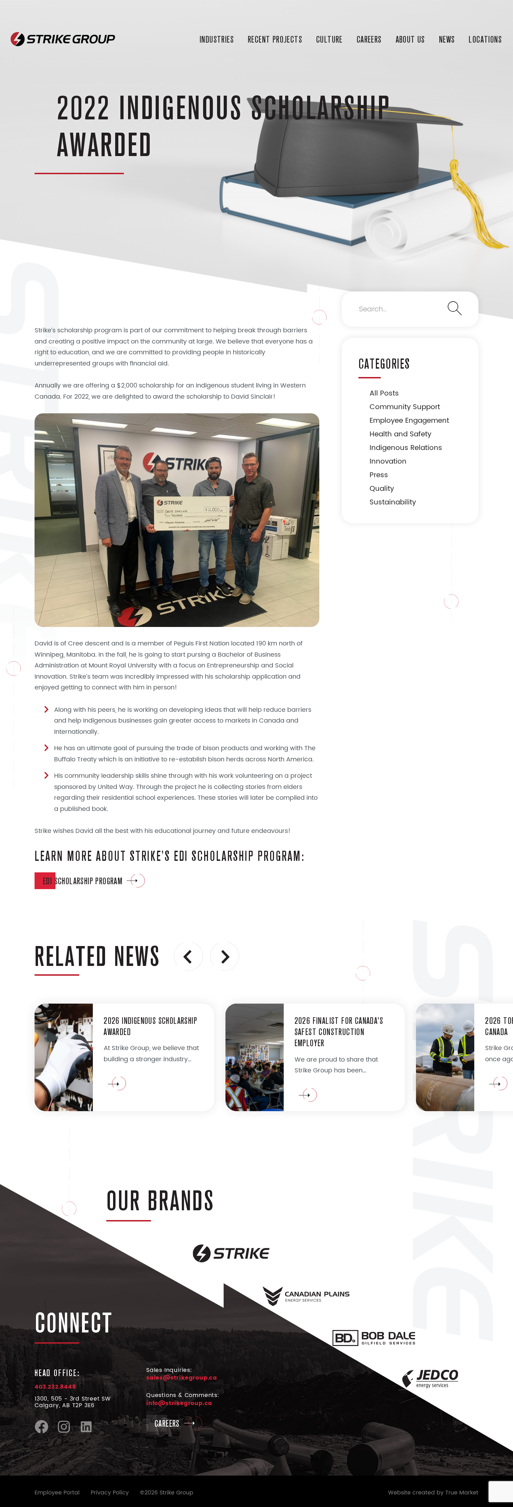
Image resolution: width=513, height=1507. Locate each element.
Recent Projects (275, 39)
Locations (485, 39)
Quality (382, 489)
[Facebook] (42, 1431)
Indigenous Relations (406, 448)
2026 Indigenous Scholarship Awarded (150, 1026)
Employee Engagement (409, 421)
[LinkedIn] (86, 1431)
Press (379, 475)
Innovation (388, 461)
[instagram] (64, 1431)
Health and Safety (400, 434)
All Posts (384, 393)
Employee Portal (57, 1492)
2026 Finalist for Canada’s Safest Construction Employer (339, 1031)
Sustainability (393, 502)
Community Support (405, 407)
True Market (461, 1492)
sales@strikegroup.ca (181, 1377)
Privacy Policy (110, 1492)
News (447, 39)
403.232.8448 (55, 1386)
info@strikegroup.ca (179, 1403)
